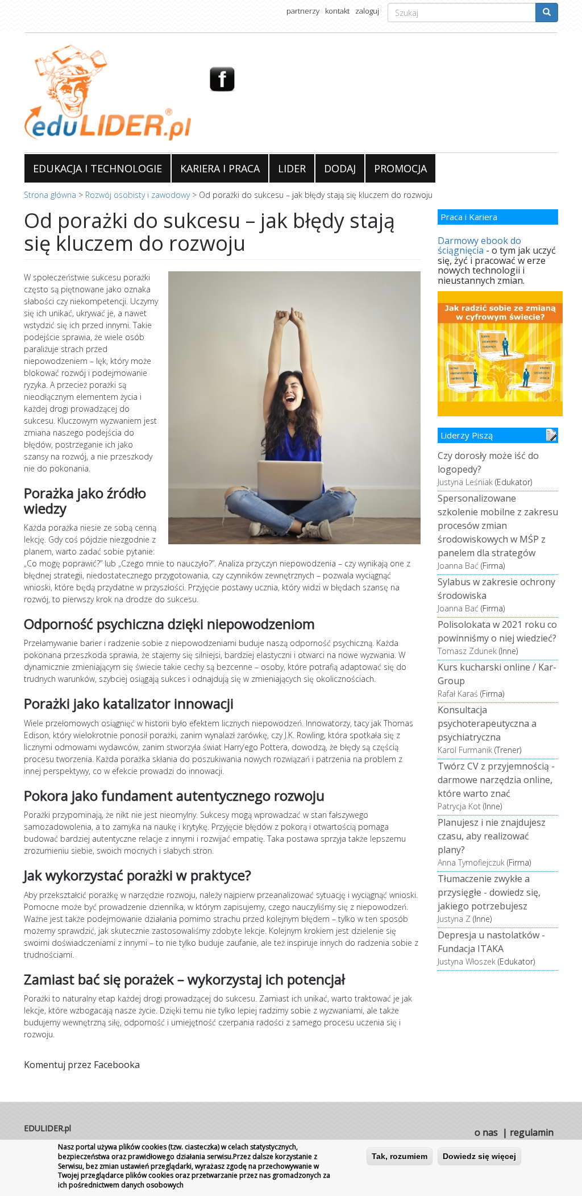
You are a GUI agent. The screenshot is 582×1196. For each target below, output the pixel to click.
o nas (486, 1132)
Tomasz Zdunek (467, 650)
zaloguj (367, 11)
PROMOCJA (400, 168)
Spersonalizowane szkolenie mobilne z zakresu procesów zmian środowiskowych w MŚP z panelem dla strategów (498, 525)
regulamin (532, 1132)
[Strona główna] (107, 92)
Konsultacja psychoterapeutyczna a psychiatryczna (487, 723)
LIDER (292, 168)
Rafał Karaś (458, 693)
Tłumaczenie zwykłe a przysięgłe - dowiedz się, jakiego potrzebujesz (489, 892)
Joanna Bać (458, 565)
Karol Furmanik (465, 749)
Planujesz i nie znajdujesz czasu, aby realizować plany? (492, 836)
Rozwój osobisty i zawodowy (137, 194)
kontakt (337, 11)
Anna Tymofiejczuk (471, 862)
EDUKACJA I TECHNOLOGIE (97, 168)
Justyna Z (454, 918)
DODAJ (340, 168)
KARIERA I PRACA (220, 168)
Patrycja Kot (459, 806)
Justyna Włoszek (467, 961)
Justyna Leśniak (465, 482)
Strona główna (50, 194)
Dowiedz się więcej (479, 1156)
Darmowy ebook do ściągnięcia (479, 245)
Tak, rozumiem (399, 1156)
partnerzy (302, 11)
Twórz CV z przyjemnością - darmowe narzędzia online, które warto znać (496, 780)
